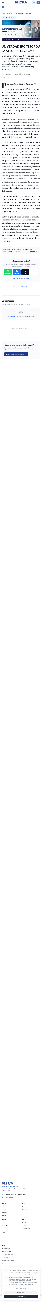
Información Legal (6, 1251)
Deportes (4, 1209)
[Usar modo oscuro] (34, 2)
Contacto (4, 1239)
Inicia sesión (12, 316)
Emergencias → (34, 252)
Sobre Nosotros (6, 1248)
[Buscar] (7, 2)
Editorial (4, 1223)
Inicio (3, 13)
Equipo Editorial (6, 1257)
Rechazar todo (21, 1288)
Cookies (4, 1263)
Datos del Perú (26, 1228)
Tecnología (25, 1209)
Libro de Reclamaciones (8, 1266)
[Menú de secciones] (3, 2)
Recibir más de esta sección (15, 354)
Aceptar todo (21, 1297)
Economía (4, 1212)
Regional (8, 7)
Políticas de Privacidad (7, 1254)
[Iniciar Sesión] (38, 2)
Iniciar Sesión (5, 1236)
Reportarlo (25, 287)
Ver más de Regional (20, 278)
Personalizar (21, 1292)
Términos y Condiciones (8, 1260)
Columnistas (5, 1225)
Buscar (24, 1225)
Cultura (24, 1207)
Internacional (5, 1215)
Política (3, 1207)
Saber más (27, 1275)
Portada (24, 1223)
